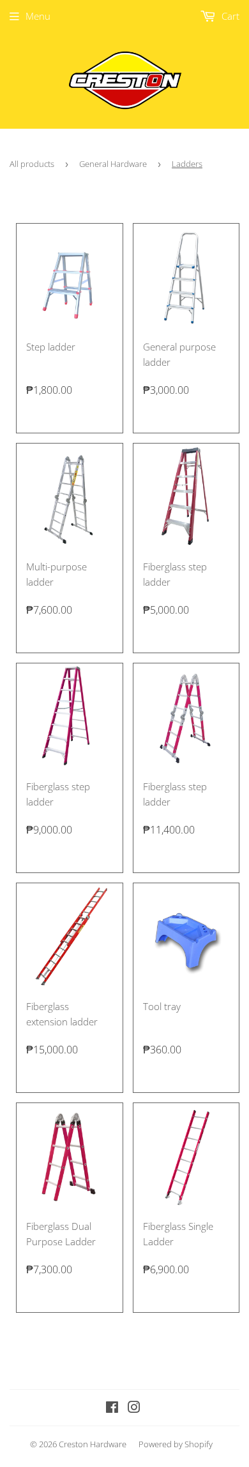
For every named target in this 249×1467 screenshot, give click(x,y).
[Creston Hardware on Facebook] (112, 1408)
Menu (38, 16)
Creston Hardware (92, 1444)
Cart (229, 16)
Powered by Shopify (176, 1444)
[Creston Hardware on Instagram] (134, 1408)
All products (32, 164)
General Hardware (113, 164)
